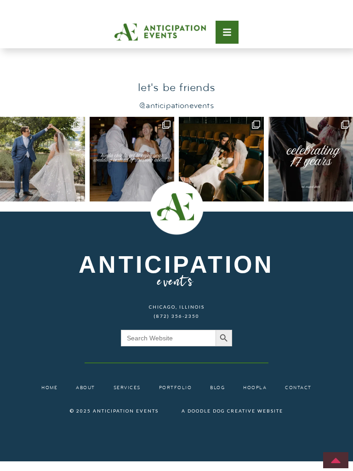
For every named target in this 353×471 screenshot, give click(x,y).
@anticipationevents (176, 106)
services (127, 388)
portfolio (175, 388)
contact (298, 388)
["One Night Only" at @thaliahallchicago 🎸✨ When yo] (221, 159)
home (49, 388)
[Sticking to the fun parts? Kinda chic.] (132, 159)
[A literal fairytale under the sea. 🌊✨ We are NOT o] (42, 159)
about (85, 388)
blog (217, 388)
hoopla (255, 388)
